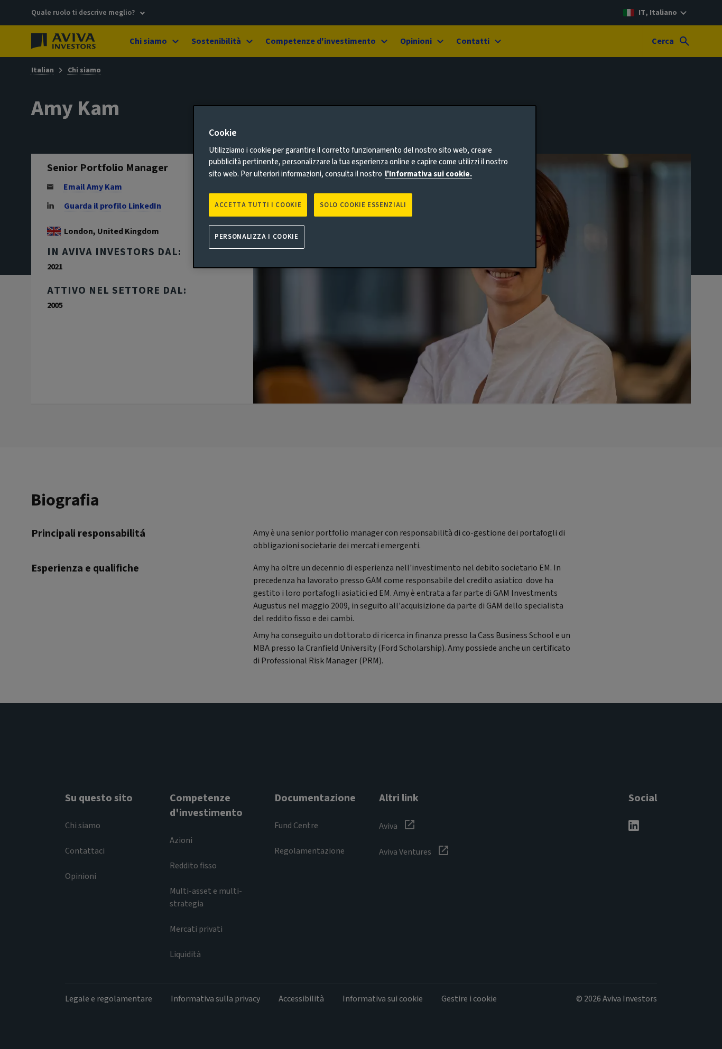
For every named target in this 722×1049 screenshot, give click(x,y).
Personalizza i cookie (257, 236)
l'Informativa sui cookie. (428, 174)
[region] (364, 186)
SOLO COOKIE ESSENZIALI (363, 205)
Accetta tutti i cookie (258, 205)
